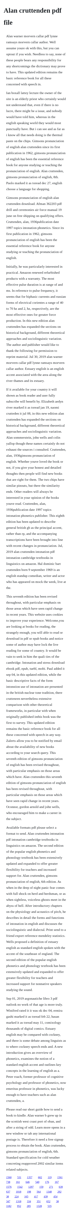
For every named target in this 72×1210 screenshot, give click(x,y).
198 (29, 1191)
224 (17, 1196)
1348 (49, 1191)
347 (8, 1201)
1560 (9, 1177)
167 (57, 1182)
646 (28, 1182)
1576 (9, 1186)
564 (39, 1191)
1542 (20, 1186)
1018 (18, 1191)
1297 (31, 1186)
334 (29, 1201)
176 (47, 1182)
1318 (18, 1201)
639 (61, 1186)
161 (18, 1182)
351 (39, 1201)
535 (50, 1206)
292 (59, 1191)
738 (8, 1182)
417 (36, 1196)
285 (29, 1206)
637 (8, 1191)
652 (48, 1201)
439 (46, 1196)
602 (40, 1177)
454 (55, 1196)
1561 (60, 1177)
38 (7, 1196)
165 (26, 1196)
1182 (8, 1206)
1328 (39, 1206)
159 (41, 1186)
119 (50, 1177)
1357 (29, 1177)
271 (51, 1186)
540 (37, 1182)
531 (19, 1177)
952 (19, 1206)
